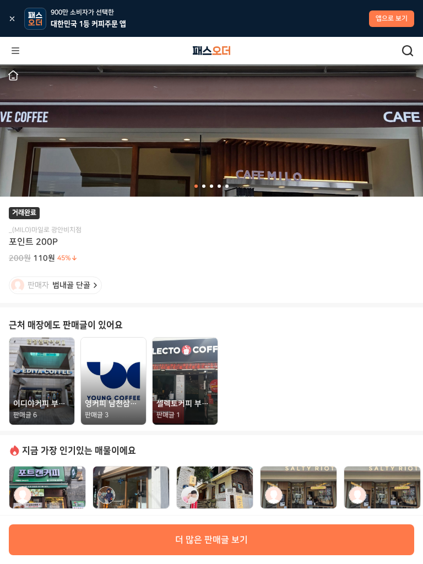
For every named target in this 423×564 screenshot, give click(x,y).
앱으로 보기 (392, 18)
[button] (13, 75)
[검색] (407, 50)
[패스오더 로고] (211, 51)
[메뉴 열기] (15, 50)
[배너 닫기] (12, 19)
